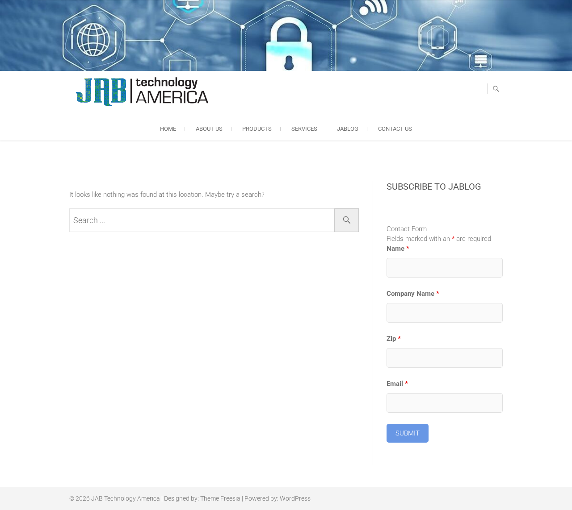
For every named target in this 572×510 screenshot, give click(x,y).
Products (257, 128)
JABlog (347, 128)
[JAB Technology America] (141, 92)
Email (397, 384)
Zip (394, 339)
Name (398, 249)
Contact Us (395, 128)
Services (304, 128)
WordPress (295, 498)
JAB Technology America (125, 498)
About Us (209, 128)
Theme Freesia (220, 498)
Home (168, 128)
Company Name (413, 294)
